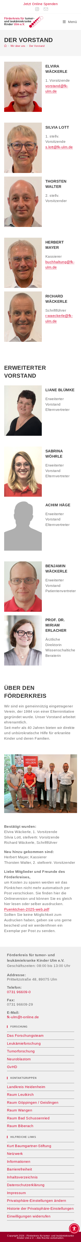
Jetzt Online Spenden (40, 4)
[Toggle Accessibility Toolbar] (74, 1229)
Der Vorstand (36, 46)
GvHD (12, 1067)
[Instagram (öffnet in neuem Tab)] (37, 9)
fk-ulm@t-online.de (23, 1017)
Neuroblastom (19, 1059)
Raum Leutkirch (20, 1095)
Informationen (19, 1162)
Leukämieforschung (24, 1043)
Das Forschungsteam (25, 1036)
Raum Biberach (20, 1126)
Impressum (16, 1193)
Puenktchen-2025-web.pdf (26, 909)
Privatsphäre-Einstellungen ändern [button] (36, 1201)
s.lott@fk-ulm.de (59, 147)
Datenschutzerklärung (26, 1185)
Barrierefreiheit (19, 1169)
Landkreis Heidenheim (26, 1087)
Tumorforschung (21, 1051)
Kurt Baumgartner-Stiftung (29, 1146)
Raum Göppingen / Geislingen (33, 1102)
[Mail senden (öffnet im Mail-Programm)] (44, 9)
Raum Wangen (19, 1110)
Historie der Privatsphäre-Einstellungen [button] (40, 1208)
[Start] (5, 46)
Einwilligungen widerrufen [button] (29, 1216)
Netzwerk (15, 1154)
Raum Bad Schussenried (28, 1118)
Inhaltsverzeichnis (22, 1177)
